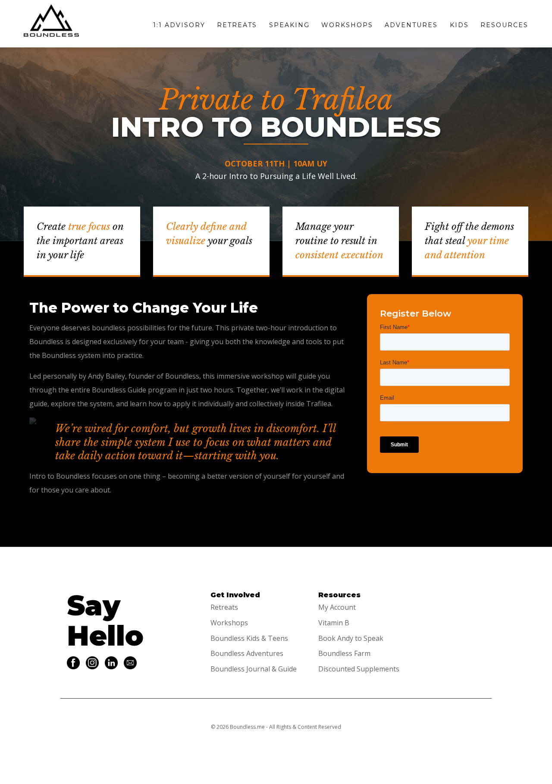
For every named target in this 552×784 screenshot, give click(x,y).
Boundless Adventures (246, 653)
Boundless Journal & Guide (253, 669)
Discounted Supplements (358, 669)
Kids (459, 25)
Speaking (289, 25)
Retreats (237, 25)
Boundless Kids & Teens (249, 638)
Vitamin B (333, 622)
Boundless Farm (344, 653)
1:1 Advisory (179, 25)
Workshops (347, 25)
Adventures (411, 25)
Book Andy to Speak (350, 638)
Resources (504, 25)
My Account (337, 607)
